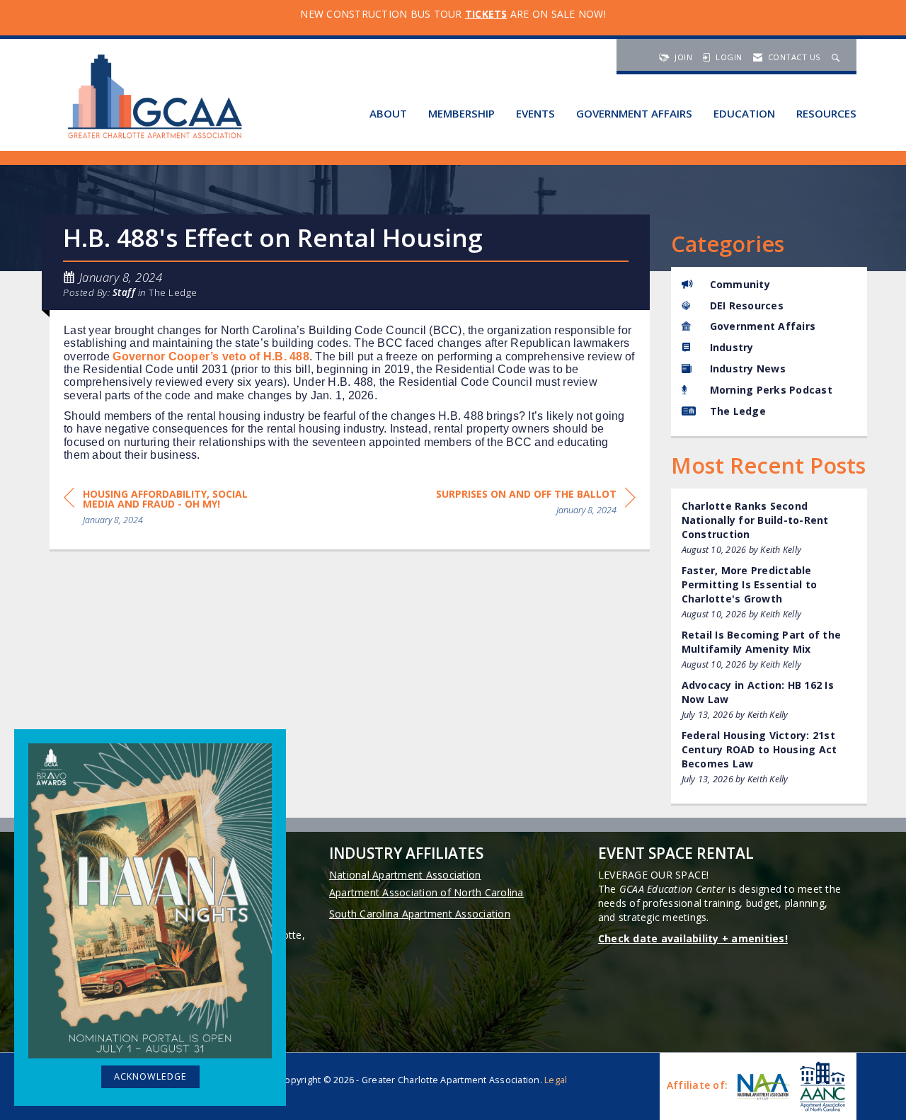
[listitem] (769, 527)
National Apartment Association (405, 874)
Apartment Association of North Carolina (426, 892)
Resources (826, 113)
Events (535, 113)
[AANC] (821, 1086)
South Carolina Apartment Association (419, 913)
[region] (536, 504)
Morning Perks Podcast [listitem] (771, 389)
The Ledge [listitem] (738, 411)
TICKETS (486, 14)
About (388, 113)
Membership (461, 113)
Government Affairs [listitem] (763, 326)
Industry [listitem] (732, 347)
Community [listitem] (740, 284)
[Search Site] (837, 57)
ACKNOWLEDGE (150, 1076)
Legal (555, 1080)
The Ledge (173, 292)
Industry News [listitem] (748, 368)
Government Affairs (634, 113)
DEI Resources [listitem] (747, 305)
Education (744, 113)
